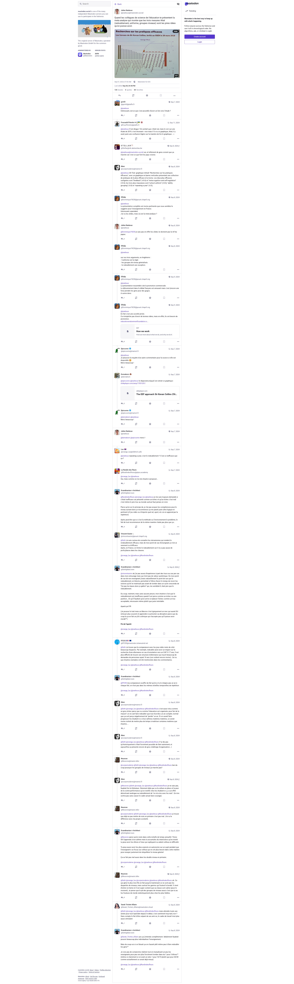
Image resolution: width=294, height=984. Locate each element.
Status (97, 970)
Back (119, 4)
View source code (91, 978)
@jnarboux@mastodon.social (132, 152)
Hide (175, 31)
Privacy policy (83, 972)
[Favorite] (147, 95)
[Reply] (119, 95)
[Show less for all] (178, 4)
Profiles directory (105, 970)
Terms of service (94, 972)
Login (200, 42)
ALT (176, 75)
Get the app (94, 976)
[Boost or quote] (133, 95)
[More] (174, 95)
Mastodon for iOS (144, 82)
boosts (118, 90)
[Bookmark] (160, 95)
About (91, 970)
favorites (138, 90)
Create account (200, 37)
